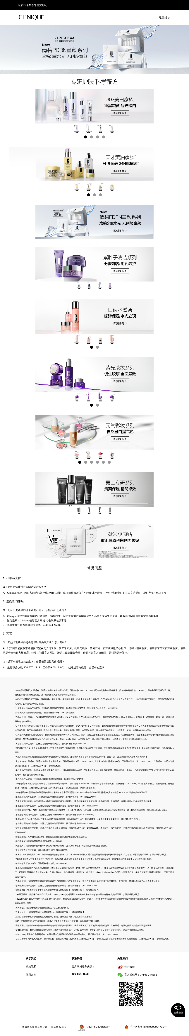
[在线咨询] (178, 1010)
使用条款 (31, 974)
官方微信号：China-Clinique (140, 974)
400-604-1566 (80, 973)
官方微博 (129, 966)
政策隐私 (31, 966)
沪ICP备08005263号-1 (100, 1026)
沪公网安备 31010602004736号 (148, 1026)
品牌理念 (165, 17)
